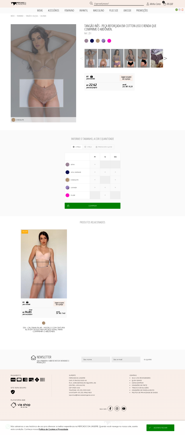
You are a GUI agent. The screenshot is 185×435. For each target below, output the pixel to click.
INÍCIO (13, 16)
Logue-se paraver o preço (126, 78)
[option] (91, 58)
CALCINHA (43, 16)
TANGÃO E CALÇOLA (32, 16)
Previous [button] (82, 58)
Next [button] (165, 58)
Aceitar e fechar (160, 428)
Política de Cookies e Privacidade (53, 429)
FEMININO (20, 16)
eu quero (148, 359)
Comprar (92, 206)
